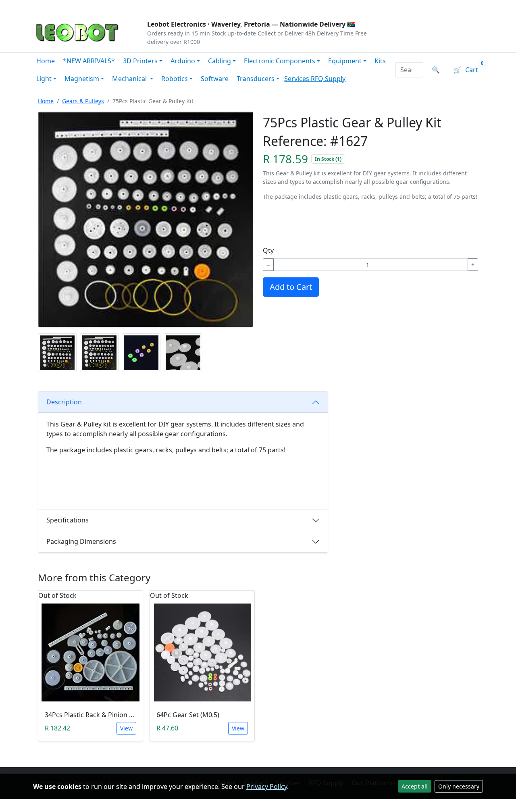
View (126, 728)
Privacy (208, 6)
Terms (238, 6)
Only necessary (458, 786)
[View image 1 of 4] (57, 352)
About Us (85, 6)
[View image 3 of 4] (141, 352)
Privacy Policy (266, 786)
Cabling (219, 60)
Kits (380, 60)
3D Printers (140, 60)
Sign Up (469, 6)
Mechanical (130, 78)
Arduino (183, 60)
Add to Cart (291, 286)
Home (45, 60)
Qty (268, 250)
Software (215, 78)
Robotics (174, 78)
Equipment (345, 60)
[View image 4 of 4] (183, 352)
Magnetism (81, 78)
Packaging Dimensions (81, 541)
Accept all (415, 786)
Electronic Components (279, 60)
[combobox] (409, 69)
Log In (434, 6)
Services (297, 78)
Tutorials (48, 6)
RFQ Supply (328, 78)
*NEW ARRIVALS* (89, 60)
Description (64, 401)
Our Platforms (165, 6)
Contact (121, 6)
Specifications (67, 520)
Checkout (397, 6)
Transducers (256, 78)
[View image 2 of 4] (99, 352)
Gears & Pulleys (83, 101)
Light (44, 78)
